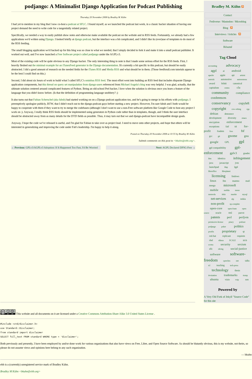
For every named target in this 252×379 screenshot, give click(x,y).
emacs (244, 118)
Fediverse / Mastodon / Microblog (227, 21)
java (211, 162)
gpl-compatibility (217, 147)
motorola (211, 194)
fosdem (220, 131)
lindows (235, 176)
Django (49, 39)
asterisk (211, 79)
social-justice (239, 248)
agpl (214, 70)
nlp (232, 199)
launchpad (214, 167)
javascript (224, 162)
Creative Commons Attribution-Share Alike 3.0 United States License (116, 313)
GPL (227, 142)
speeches (226, 261)
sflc (211, 248)
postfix (211, 231)
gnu (246, 136)
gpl (241, 141)
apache (211, 75)
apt (233, 75)
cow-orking (236, 109)
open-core (216, 208)
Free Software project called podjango (78, 54)
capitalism (214, 87)
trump (245, 275)
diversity (232, 117)
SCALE (232, 240)
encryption (214, 122)
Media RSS (113, 69)
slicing (220, 249)
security (225, 244)
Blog (225, 27)
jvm (237, 162)
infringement (241, 158)
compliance (243, 93)
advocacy (233, 65)
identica (221, 158)
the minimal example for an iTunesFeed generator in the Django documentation (75, 65)
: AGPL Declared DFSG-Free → (175, 147)
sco (245, 240)
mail (247, 180)
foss (231, 131)
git (219, 136)
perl (229, 217)
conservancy (221, 103)
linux (213, 180)
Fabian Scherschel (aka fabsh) (49, 99)
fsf (242, 131)
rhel (211, 240)
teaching (221, 265)
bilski (224, 83)
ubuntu (214, 279)
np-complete (235, 204)
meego (212, 185)
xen (247, 279)
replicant (226, 236)
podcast (242, 222)
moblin (227, 190)
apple (222, 75)
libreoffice (212, 171)
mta (223, 194)
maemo (235, 180)
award (212, 83)
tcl (209, 265)
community (220, 93)
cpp (248, 109)
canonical (237, 83)
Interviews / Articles (225, 34)
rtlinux (221, 240)
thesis (237, 270)
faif (227, 126)
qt (244, 231)
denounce (229, 113)
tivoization (212, 275)
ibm (209, 158)
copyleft (244, 103)
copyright (219, 109)
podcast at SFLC (77, 24)
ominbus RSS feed (95, 80)
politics (238, 226)
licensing (218, 176)
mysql (244, 194)
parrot (241, 212)
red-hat (212, 236)
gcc (210, 136)
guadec (246, 153)
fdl (236, 126)
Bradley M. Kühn (226, 6)
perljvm (243, 217)
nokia (243, 198)
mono (237, 190)
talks (247, 260)
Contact (228, 15)
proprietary (229, 231)
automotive (226, 79)
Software (228, 40)
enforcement (234, 122)
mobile (214, 190)
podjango (212, 226)
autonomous (242, 79)
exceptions (214, 126)
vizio (227, 279)
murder (234, 194)
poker (223, 226)
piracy (231, 222)
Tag (222, 57)
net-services (218, 198)
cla (238, 87)
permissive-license (215, 222)
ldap (226, 167)
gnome (232, 136)
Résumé (227, 46)
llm (224, 180)
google (214, 142)
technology (220, 270)
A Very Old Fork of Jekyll (218, 296)
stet (237, 261)
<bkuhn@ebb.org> (184, 140)
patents (215, 217)
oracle (218, 212)
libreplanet (226, 171)
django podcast (83, 39)
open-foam (232, 208)
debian (214, 113)
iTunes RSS (94, 69)
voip (237, 279)
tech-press (234, 265)
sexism (242, 244)
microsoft (230, 185)
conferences (218, 98)
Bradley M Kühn (9, 371)
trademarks (230, 275)
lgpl (236, 167)
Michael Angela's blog (133, 84)
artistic (242, 75)
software (215, 254)
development (215, 117)
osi (230, 212)
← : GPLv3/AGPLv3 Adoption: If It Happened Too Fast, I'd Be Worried (54, 147)
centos (227, 88)
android (236, 70)
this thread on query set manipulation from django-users (72, 84)
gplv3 (233, 153)
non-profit (217, 203)
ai (224, 70)
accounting (212, 66)
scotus (210, 244)
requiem (241, 236)
